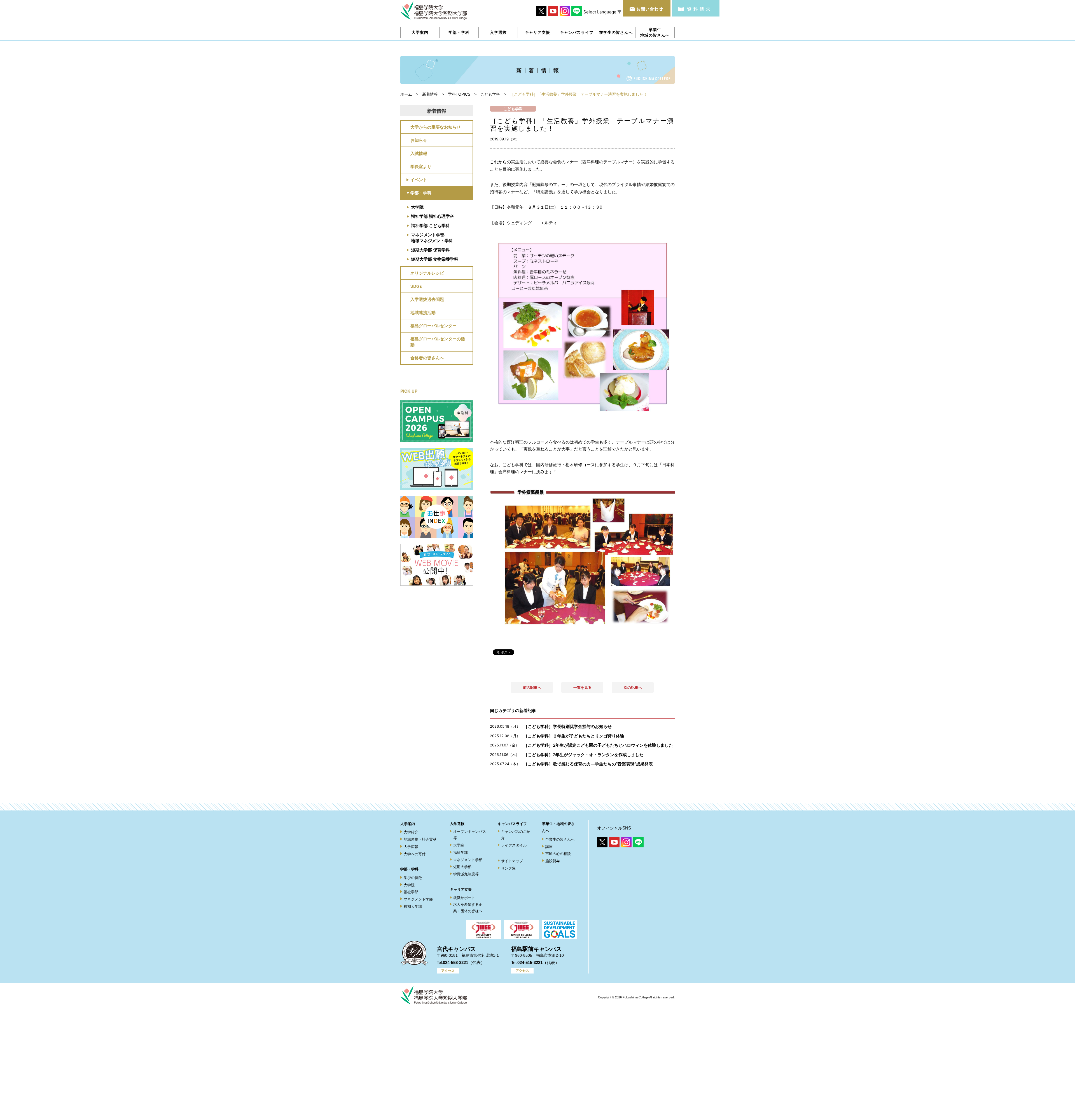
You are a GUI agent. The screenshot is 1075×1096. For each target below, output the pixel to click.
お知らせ (418, 140)
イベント (418, 179)
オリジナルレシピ (427, 273)
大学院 (417, 207)
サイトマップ (512, 861)
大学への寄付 (415, 854)
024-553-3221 (455, 962)
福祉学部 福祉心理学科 (432, 216)
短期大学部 (413, 906)
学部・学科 (420, 193)
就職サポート (464, 898)
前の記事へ (532, 687)
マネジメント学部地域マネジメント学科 (432, 238)
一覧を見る (582, 687)
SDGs (416, 286)
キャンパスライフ (512, 824)
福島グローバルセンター (433, 325)
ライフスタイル (514, 845)
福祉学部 (411, 892)
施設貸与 (552, 861)
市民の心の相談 (558, 854)
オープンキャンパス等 (469, 834)
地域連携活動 (423, 312)
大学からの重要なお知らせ (435, 127)
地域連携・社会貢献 (420, 839)
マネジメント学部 (418, 899)
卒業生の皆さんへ (559, 839)
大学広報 (411, 847)
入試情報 (418, 153)
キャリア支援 (461, 889)
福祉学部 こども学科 (430, 225)
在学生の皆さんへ (616, 32)
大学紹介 (411, 832)
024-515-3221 (530, 962)
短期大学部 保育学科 (430, 250)
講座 (549, 847)
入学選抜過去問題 (427, 299)
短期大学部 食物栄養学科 (434, 259)
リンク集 (508, 868)
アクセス (448, 971)
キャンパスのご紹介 (515, 834)
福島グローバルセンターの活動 (437, 342)
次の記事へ (633, 687)
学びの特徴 (413, 878)
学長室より (420, 166)
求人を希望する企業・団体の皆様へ (467, 907)
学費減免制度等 (466, 874)
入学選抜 (457, 824)
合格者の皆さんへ (427, 358)
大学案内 (407, 824)
